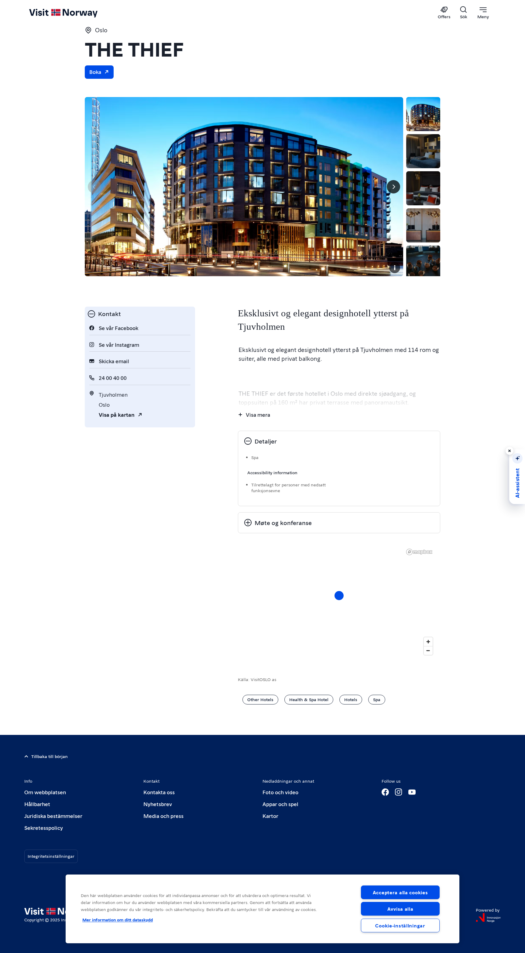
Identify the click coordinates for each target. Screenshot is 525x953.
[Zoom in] (428, 641)
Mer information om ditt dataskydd (117, 919)
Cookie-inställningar (400, 925)
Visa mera (258, 414)
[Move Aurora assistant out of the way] (509, 451)
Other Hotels (260, 699)
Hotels (350, 699)
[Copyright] (394, 267)
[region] (262, 909)
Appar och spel (280, 803)
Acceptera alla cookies (400, 892)
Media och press (163, 815)
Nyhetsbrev (157, 803)
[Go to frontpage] (73, 13)
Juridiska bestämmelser (53, 815)
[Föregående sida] (94, 186)
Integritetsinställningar (51, 856)
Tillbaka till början (49, 756)
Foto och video (280, 791)
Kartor (270, 815)
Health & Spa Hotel (308, 699)
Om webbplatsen (45, 791)
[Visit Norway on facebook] (385, 792)
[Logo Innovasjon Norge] (488, 917)
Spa (376, 699)
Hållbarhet (37, 803)
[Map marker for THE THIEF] (339, 595)
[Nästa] (393, 186)
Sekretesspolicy (43, 827)
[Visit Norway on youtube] (412, 792)
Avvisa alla (400, 909)
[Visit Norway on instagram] (398, 792)
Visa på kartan (117, 414)
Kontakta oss (159, 791)
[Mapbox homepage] (419, 551)
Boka (95, 71)
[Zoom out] (428, 650)
